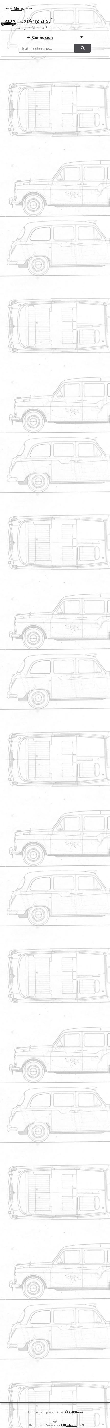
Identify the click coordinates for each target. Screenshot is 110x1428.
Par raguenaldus (20, 442)
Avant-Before (17, 332)
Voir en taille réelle (55, 136)
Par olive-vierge (20, 578)
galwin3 (13, 975)
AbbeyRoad (15, 839)
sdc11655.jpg (17, 758)
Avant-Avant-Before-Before (27, 540)
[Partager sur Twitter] (54, 1319)
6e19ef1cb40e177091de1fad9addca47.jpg (38, 1003)
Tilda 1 (12, 271)
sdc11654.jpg (17, 1030)
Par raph (14, 524)
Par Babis (15, 202)
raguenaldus (16, 431)
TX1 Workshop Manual (63, 1148)
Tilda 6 (12, 377)
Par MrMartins (19, 741)
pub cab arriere (57, 1265)
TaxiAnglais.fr (36, 20)
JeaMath (13, 894)
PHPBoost (76, 1412)
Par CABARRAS (19, 1013)
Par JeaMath (17, 904)
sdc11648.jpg (17, 785)
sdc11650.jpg (17, 948)
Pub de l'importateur (61, 1270)
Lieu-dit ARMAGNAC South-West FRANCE (38, 459)
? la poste (14, 649)
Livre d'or (55, 1384)
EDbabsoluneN (72, 1425)
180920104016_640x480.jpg (27, 921)
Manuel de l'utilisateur (62, 1115)
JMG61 (12, 622)
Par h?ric (14, 878)
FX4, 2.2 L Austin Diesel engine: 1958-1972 (48, 1227)
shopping (14, 567)
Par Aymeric (17, 151)
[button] (18, 8)
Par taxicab (16, 850)
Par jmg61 (16, 633)
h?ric (10, 867)
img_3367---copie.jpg (22, 219)
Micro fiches (70, 1190)
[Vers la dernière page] (66, 1061)
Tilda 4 (12, 404)
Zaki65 (18, 1371)
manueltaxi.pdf (57, 1110)
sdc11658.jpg (17, 703)
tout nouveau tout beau (25, 676)
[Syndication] (93, 71)
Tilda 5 (12, 486)
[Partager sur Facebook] (39, 1319)
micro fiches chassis (61, 1185)
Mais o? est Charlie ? (22, 122)
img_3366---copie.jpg (22, 167)
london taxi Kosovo (21, 731)
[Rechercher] (82, 48)
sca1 (10, 513)
